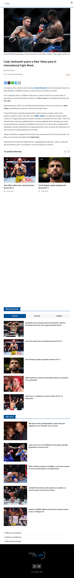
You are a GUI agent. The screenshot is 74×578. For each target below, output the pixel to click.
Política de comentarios (13, 533)
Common (59, 316)
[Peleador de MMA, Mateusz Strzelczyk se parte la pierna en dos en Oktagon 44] (15, 516)
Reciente (15, 316)
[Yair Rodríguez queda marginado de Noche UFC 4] (14, 366)
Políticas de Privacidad (13, 541)
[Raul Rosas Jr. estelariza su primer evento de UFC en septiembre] (14, 402)
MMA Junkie (40, 116)
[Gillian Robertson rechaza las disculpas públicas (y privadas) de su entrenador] (14, 384)
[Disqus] (37, 226)
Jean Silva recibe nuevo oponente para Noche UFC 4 (43, 341)
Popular (37, 316)
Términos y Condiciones (13, 537)
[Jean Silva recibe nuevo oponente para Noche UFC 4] (14, 347)
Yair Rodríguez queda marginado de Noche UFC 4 (42, 359)
